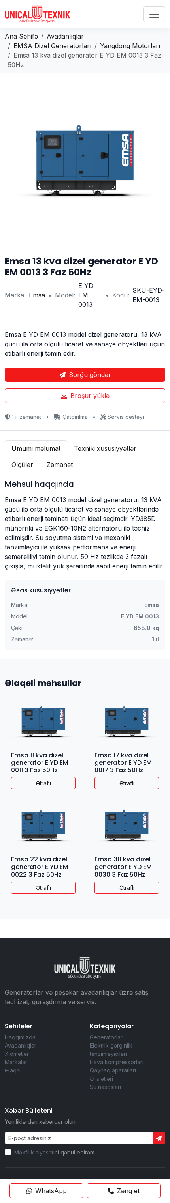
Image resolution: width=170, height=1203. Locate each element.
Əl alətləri (101, 1078)
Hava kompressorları (117, 1062)
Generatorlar (106, 1037)
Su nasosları (105, 1086)
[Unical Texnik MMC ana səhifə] (37, 14)
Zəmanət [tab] (60, 465)
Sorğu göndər (90, 375)
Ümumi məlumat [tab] (35, 448)
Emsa (37, 295)
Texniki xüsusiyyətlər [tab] (105, 448)
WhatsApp (51, 1191)
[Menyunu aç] (154, 14)
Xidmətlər (17, 1053)
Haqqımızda (20, 1037)
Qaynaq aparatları (113, 1070)
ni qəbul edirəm (54, 1152)
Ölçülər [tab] (22, 465)
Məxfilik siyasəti (34, 1152)
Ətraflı (43, 783)
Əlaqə (12, 1070)
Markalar (16, 1062)
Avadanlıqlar (20, 1045)
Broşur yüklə (90, 396)
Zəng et (128, 1191)
